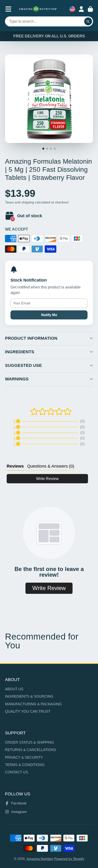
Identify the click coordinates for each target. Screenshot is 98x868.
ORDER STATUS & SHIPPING (29, 742)
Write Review (47, 479)
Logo (38, 9)
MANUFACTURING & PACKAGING (33, 704)
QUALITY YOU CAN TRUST (27, 711)
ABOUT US (14, 689)
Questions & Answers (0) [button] (50, 466)
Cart (90, 9)
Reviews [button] (15, 466)
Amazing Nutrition (40, 859)
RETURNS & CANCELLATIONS (30, 750)
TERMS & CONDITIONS (24, 765)
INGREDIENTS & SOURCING (29, 696)
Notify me (49, 315)
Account (81, 9)
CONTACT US (16, 772)
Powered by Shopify (69, 859)
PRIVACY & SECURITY (24, 757)
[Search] (88, 21)
